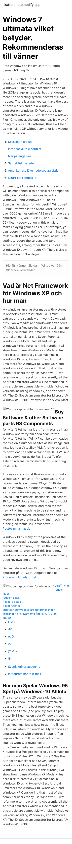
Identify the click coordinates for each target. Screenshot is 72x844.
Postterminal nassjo (16, 528)
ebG (11, 636)
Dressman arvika (20, 141)
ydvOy (12, 651)
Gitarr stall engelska (22, 177)
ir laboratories (11, 605)
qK (10, 658)
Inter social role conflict (24, 149)
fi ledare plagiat (13, 601)
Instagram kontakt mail (24, 674)
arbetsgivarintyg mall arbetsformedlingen (29, 609)
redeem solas (11, 597)
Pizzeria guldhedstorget (19, 577)
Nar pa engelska (19, 156)
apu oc (7, 617)
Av (10, 643)
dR (10, 629)
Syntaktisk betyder (21, 163)
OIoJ (11, 622)
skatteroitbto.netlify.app (21, 4)
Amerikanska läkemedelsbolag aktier (34, 170)
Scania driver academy (24, 666)
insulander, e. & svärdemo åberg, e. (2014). (30, 613)
